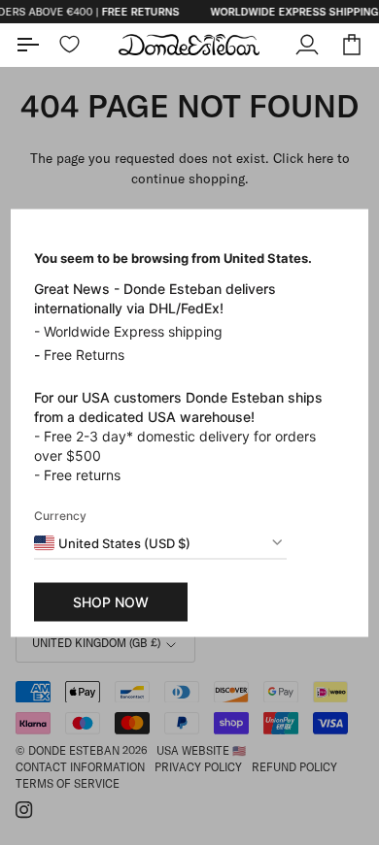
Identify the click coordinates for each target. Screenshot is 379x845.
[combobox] (112, 542)
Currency (60, 514)
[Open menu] (38, 44)
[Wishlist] (69, 44)
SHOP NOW (111, 601)
